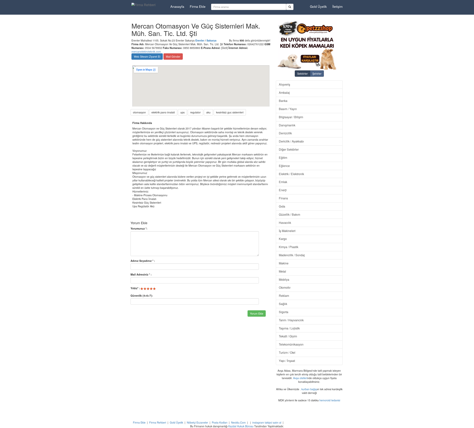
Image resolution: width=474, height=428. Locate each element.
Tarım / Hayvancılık (291, 320)
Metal (282, 271)
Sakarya (211, 40)
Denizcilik (285, 133)
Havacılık (285, 222)
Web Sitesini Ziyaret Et (147, 56)
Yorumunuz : (139, 228)
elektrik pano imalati (163, 112)
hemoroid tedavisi (329, 400)
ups (182, 112)
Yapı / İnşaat (287, 361)
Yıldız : (135, 288)
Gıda (282, 206)
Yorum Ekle (256, 313)
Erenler (199, 40)
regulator (195, 112)
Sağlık (283, 304)
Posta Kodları (219, 422)
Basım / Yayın (288, 109)
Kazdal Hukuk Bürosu (240, 426)
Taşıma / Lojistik (289, 328)
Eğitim (283, 157)
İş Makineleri (287, 231)
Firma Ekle (198, 6)
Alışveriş (284, 84)
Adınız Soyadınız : (143, 261)
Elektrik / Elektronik (291, 174)
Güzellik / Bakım (289, 214)
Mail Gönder (173, 56)
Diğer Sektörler (289, 149)
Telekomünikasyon (291, 344)
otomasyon (139, 112)
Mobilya (284, 279)
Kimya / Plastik (288, 247)
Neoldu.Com (238, 422)
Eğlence (284, 166)
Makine (283, 263)
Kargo (283, 239)
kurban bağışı (309, 389)
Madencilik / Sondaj (292, 255)
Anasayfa (177, 6)
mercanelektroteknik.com (146, 51)
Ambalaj (284, 92)
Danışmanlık (287, 125)
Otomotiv (285, 287)
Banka (283, 101)
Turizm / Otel (287, 352)
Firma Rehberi (157, 422)
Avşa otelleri (300, 378)
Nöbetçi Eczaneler (197, 422)
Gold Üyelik (318, 6)
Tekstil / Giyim (288, 336)
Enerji (283, 190)
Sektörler (302, 73)
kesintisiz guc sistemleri (229, 112)
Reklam (284, 295)
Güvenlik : (142, 295)
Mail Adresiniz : (141, 274)
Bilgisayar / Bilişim (291, 117)
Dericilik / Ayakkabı (291, 141)
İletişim (337, 6)
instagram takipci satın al (266, 422)
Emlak (283, 182)
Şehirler (316, 73)
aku (208, 112)
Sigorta (283, 312)
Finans (283, 198)
